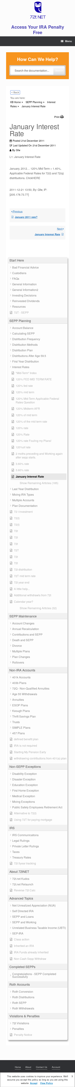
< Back (15, 92)
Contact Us (41, 1067)
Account (56, 1067)
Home (18, 1067)
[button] (37, 260)
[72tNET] (37, 10)
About (28, 1067)
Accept (33, 1083)
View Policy (46, 1083)
